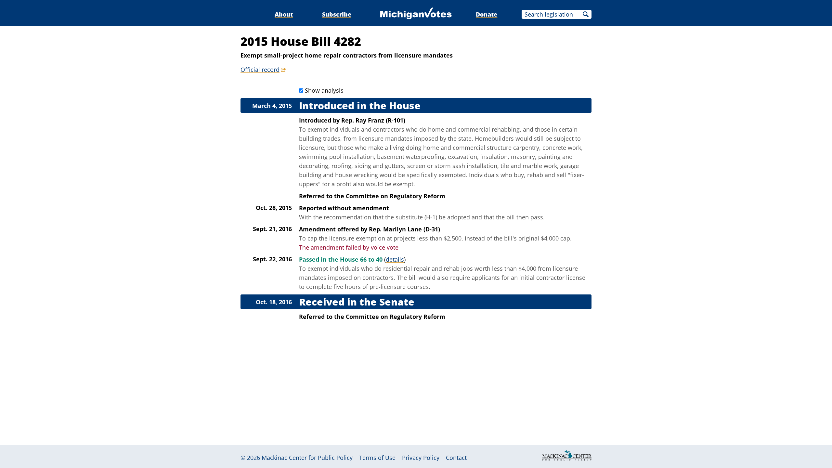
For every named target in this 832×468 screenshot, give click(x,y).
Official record (260, 69)
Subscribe (336, 14)
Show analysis (324, 90)
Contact (456, 458)
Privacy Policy (420, 458)
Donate (486, 14)
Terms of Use (377, 458)
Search (586, 14)
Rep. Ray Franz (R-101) (373, 120)
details (395, 259)
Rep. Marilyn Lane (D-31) (404, 229)
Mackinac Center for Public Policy (307, 458)
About (284, 14)
